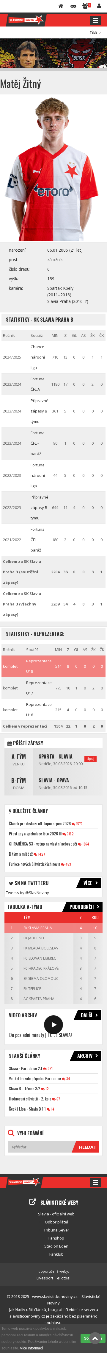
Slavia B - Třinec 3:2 (24, 1088)
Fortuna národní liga (38, 475)
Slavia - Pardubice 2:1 (25, 1068)
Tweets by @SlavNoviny (27, 892)
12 (47, 1088)
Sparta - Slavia (56, 756)
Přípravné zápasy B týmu (39, 411)
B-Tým (18, 780)
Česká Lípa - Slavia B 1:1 (27, 1109)
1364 (85, 843)
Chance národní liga (38, 357)
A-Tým (19, 756)
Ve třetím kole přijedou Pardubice (35, 1078)
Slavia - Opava (54, 780)
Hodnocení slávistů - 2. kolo (30, 1098)
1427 (41, 854)
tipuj (90, 758)
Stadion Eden (56, 1246)
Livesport (45, 1278)
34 (67, 1078)
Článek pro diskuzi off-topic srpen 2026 (40, 823)
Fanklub (56, 1254)
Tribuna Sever (56, 1230)
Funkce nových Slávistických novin (34, 864)
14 (52, 1108)
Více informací (31, 1348)
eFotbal (63, 1278)
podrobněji (82, 906)
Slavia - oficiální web (56, 1214)
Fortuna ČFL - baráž (38, 443)
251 (50, 1068)
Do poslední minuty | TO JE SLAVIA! (40, 1035)
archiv (84, 1055)
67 (58, 1098)
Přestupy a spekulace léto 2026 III (35, 833)
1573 (79, 823)
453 (67, 864)
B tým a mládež (21, 854)
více (88, 883)
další (86, 1015)
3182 (70, 833)
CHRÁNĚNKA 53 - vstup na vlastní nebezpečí (43, 843)
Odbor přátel (56, 1222)
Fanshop (56, 1238)
